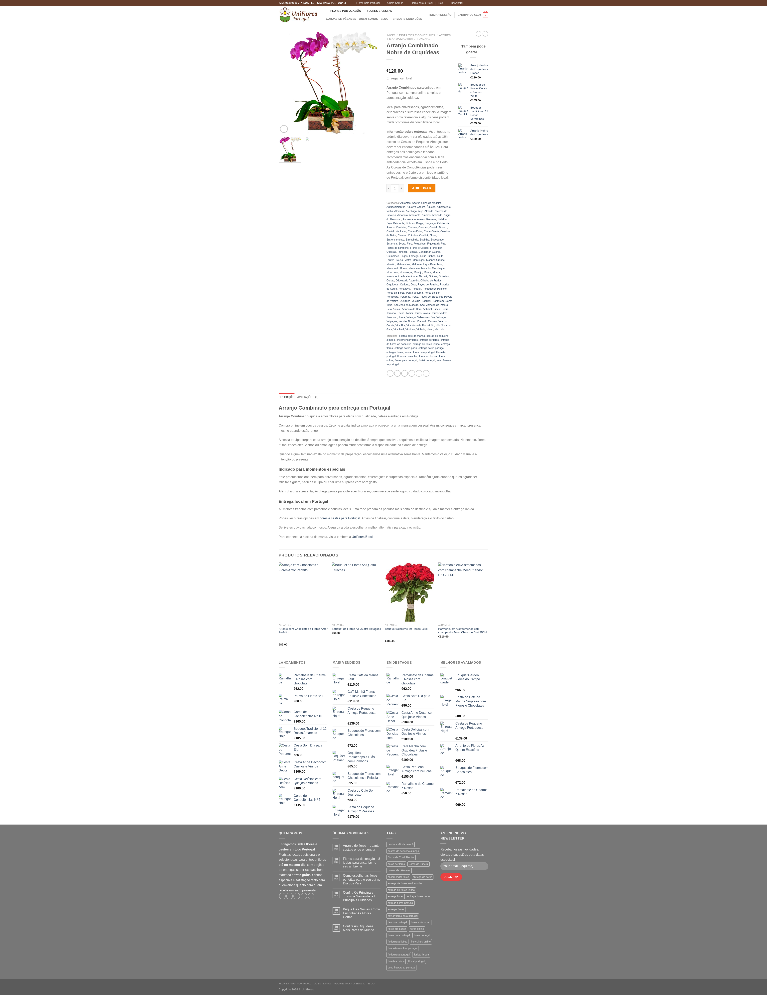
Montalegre (405, 272)
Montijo (418, 272)
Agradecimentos (395, 206)
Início (390, 35)
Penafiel (416, 288)
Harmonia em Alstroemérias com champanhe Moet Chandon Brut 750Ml (462, 630)
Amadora (402, 215)
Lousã (399, 259)
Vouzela (439, 329)
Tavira (400, 313)
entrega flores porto (405, 348)
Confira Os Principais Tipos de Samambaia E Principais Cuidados (359, 896)
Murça (436, 272)
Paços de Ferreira (428, 284)
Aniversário (409, 219)
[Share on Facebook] (390, 373)
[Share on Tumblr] (426, 373)
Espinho (424, 239)
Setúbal (427, 309)
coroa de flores (396, 863)
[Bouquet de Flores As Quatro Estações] (356, 592)
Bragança (430, 223)
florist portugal (427, 360)
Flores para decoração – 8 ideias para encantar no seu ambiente (361, 862)
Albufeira (399, 211)
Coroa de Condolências (401, 857)
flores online (417, 928)
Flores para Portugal (368, 2)
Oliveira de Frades (431, 280)
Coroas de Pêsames (341, 18)
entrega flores (395, 896)
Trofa (402, 317)
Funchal (423, 38)
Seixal (396, 309)
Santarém (438, 300)
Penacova (404, 288)
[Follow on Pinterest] (482, 3)
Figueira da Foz (436, 243)
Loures (390, 259)
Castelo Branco (438, 227)
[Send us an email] (479, 3)
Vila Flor (400, 325)
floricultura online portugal (402, 948)
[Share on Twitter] (397, 373)
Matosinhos (403, 264)
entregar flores (394, 352)
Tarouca (391, 313)
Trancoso (391, 317)
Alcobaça (411, 211)
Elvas (432, 235)
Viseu (430, 329)
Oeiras (390, 280)
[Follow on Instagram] (471, 3)
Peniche (442, 288)
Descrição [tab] (286, 397)
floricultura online (421, 941)
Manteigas (419, 259)
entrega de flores (429, 339)
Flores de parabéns (397, 247)
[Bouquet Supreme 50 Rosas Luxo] (409, 592)
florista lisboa (421, 954)
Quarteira (405, 300)
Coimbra (413, 235)
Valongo (441, 317)
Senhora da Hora (411, 309)
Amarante (414, 215)
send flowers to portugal (401, 967)
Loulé (440, 255)
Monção (425, 268)
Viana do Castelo (427, 321)
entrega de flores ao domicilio (405, 883)
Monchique (438, 268)
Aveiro (420, 219)
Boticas (410, 223)
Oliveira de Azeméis (407, 280)
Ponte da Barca (395, 292)
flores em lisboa (427, 356)
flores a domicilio (407, 356)
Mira (439, 264)
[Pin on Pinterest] (411, 373)
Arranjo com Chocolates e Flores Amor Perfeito (303, 630)
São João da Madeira (406, 304)
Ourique (404, 284)
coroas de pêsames (399, 870)
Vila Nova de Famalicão (420, 325)
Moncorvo (392, 272)
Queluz (416, 300)
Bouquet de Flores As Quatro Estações (356, 628)
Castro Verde (431, 231)
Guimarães (392, 255)
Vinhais (420, 329)
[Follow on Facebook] (467, 3)
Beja (389, 223)
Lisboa (431, 255)
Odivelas (444, 276)
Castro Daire (415, 231)
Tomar (409, 313)
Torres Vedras (439, 313)
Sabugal (426, 300)
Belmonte (398, 223)
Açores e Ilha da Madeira (426, 202)
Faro (409, 243)
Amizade (437, 215)
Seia (389, 309)
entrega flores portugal (431, 348)
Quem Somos (395, 2)
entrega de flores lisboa (426, 344)
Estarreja (391, 243)
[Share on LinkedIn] (419, 373)
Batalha (442, 219)
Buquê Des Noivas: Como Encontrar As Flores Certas (361, 913)
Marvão (390, 264)
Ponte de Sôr (431, 292)
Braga (419, 223)
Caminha (401, 227)
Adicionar (421, 188)
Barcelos (431, 219)
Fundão (412, 251)
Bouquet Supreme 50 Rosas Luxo (406, 628)
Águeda (431, 206)
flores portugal (422, 935)
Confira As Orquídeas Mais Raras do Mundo (358, 928)
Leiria (423, 255)
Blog (440, 2)
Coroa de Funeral (418, 863)
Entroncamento (395, 239)
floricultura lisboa (397, 941)
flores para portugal (406, 360)
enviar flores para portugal (420, 352)
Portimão (405, 296)
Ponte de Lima (414, 292)
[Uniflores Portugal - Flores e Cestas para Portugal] (299, 15)
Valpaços (391, 321)
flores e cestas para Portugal (340, 518)
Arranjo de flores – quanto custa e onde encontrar (361, 847)
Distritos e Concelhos (417, 35)
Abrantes (405, 202)
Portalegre (392, 296)
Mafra (407, 259)
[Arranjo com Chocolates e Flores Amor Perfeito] (303, 592)
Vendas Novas (407, 321)
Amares (426, 215)
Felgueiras (420, 243)
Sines (436, 309)
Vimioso (410, 329)
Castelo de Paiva (396, 231)
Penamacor (429, 288)
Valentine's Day (426, 317)
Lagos (404, 255)
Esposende (437, 239)
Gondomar (424, 251)
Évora (401, 243)
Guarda (436, 251)
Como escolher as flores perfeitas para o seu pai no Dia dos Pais (362, 879)
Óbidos (433, 276)
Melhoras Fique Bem (424, 264)
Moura (427, 272)
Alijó (420, 211)
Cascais (423, 227)
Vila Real (398, 329)
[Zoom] (284, 129)
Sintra (445, 309)
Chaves (402, 235)
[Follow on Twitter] (475, 3)
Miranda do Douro (396, 268)
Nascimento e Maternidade (401, 276)
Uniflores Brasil (363, 537)
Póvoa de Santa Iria (431, 296)
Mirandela (414, 268)
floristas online (396, 961)
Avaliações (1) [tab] (307, 397)
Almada (428, 211)
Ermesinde (412, 239)
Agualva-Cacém (416, 206)
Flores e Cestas (379, 10)
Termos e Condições (406, 18)
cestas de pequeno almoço (403, 850)
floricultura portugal (399, 954)
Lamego (413, 255)
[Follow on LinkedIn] (486, 3)
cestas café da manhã (412, 335)
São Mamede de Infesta (434, 304)
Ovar (413, 284)
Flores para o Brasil (422, 2)
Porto (415, 296)
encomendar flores (407, 339)
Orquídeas (392, 284)
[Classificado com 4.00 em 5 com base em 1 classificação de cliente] (419, 64)
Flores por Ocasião (345, 10)
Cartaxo (412, 227)
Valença (411, 317)
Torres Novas (422, 313)
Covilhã (423, 235)
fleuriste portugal (397, 922)
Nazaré (423, 276)
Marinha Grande (435, 259)
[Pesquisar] (326, 11)
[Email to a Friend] (404, 373)
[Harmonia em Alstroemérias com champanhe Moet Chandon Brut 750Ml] (463, 592)
